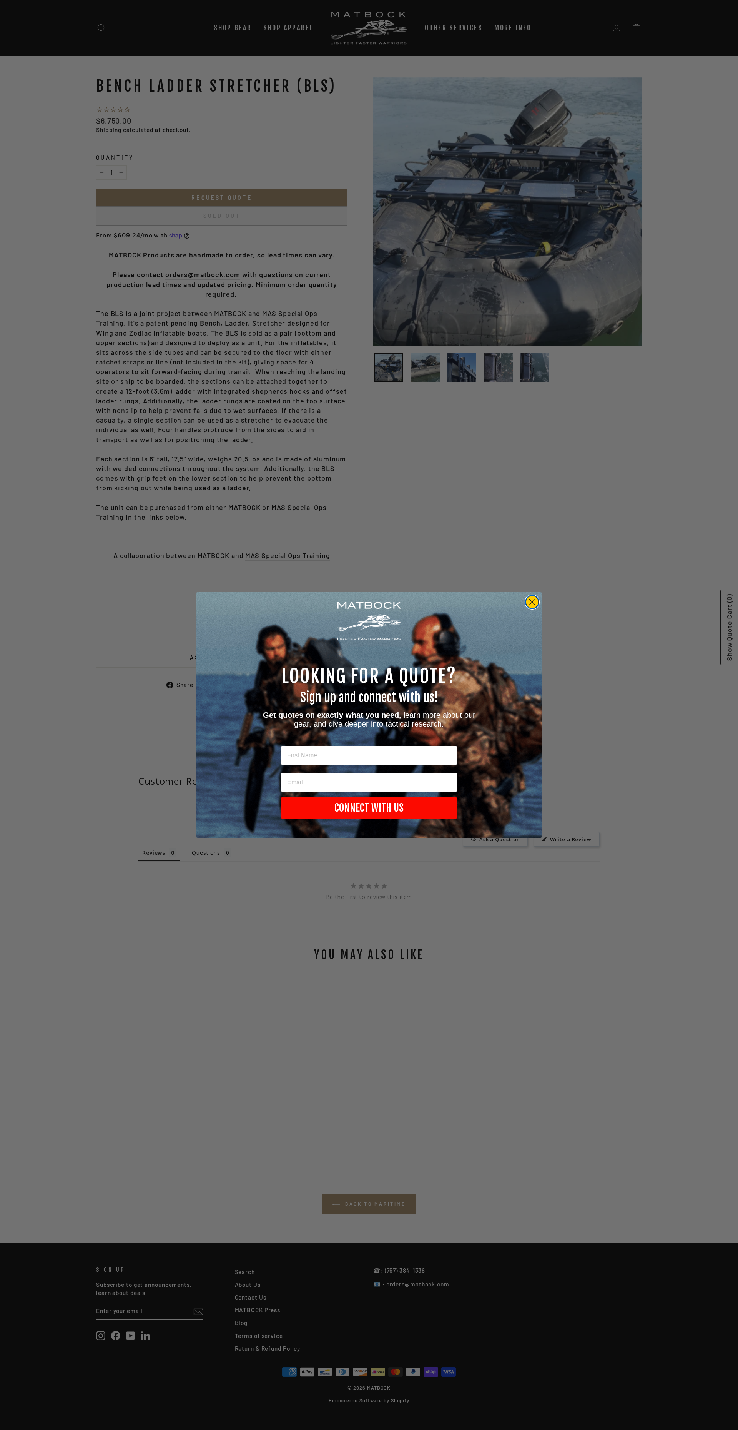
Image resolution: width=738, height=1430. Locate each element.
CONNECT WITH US (369, 808)
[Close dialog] (532, 602)
